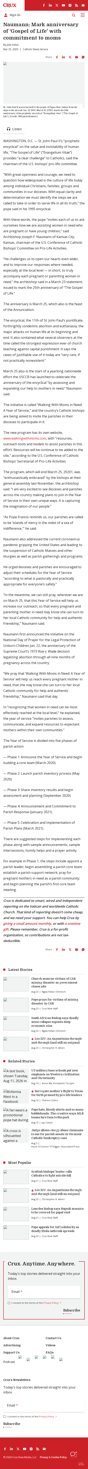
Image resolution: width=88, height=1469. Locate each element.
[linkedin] (50, 5)
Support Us (11, 1352)
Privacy (44, 1457)
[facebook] (44, 5)
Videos (50, 1345)
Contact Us (53, 1338)
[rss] (76, 5)
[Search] (74, 15)
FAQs (50, 1352)
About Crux (11, 1338)
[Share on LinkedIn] (63, 57)
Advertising (12, 1345)
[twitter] (57, 5)
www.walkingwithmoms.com (24, 438)
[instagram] (70, 5)
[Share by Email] (76, 57)
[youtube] (63, 5)
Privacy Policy (51, 1302)
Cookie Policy (59, 1457)
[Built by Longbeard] (81, 1464)
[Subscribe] (83, 5)
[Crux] (9, 5)
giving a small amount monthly (27, 923)
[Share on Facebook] (57, 57)
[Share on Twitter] (70, 57)
